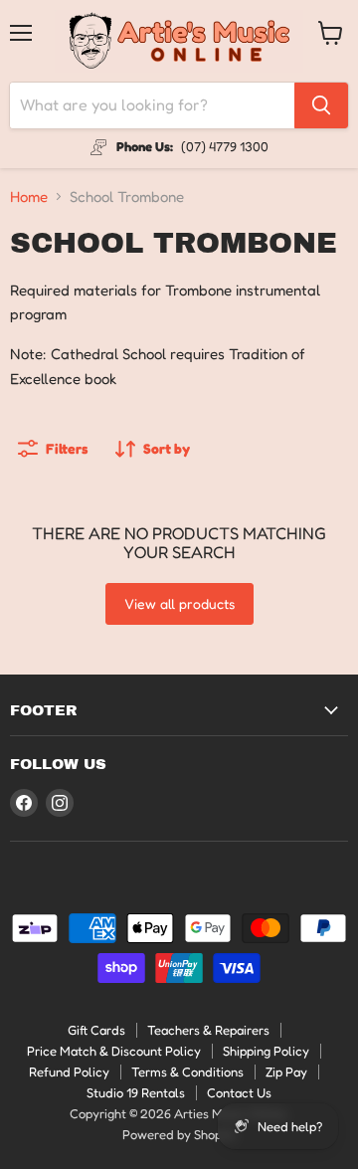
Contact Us (239, 1092)
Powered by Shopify (179, 1134)
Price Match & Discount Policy (114, 1051)
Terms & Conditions (187, 1071)
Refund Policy (69, 1071)
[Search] (321, 105)
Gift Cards (96, 1030)
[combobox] (152, 105)
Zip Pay (286, 1071)
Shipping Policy (266, 1051)
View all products (179, 603)
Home (29, 196)
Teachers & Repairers (208, 1030)
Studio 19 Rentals (136, 1092)
